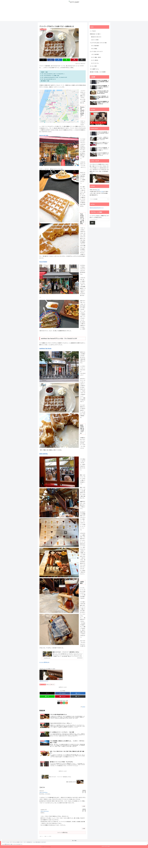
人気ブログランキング (43, 681)
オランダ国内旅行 (95, 45)
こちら (98, 189)
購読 (92, 222)
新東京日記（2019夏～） (95, 34)
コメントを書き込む (62, 832)
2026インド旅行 (95, 39)
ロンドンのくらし (95, 63)
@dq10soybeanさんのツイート (97, 207)
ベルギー (53, 684)
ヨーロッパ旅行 (43, 684)
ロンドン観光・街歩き (96, 57)
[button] (82, 59)
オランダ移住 (94, 48)
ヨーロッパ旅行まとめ (44, 662)
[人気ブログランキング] (51, 674)
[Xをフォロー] (58, 703)
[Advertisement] (74, 13)
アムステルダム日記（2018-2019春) (98, 42)
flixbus (49, 684)
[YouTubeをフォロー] (61, 703)
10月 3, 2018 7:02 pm (45, 811)
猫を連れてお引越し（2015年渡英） (98, 72)
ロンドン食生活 (94, 60)
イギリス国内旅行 (95, 54)
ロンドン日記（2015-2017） (96, 51)
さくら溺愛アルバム (94, 69)
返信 (84, 806)
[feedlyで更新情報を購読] (64, 703)
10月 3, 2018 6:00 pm (43, 792)
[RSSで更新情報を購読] (66, 703)
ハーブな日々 (93, 31)
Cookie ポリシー (25, 844)
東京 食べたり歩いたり (96, 37)
